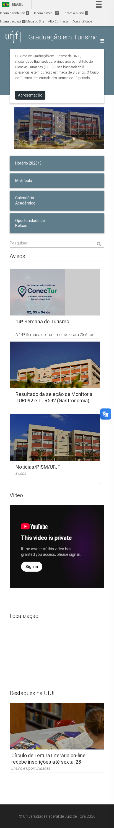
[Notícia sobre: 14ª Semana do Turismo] (55, 303)
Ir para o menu (46, 13)
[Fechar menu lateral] (102, 41)
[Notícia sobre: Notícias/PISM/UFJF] (55, 449)
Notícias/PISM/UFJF (37, 466)
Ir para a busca (75, 13)
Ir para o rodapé (12, 21)
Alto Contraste (58, 21)
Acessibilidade (82, 21)
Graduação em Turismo (63, 37)
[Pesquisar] (57, 243)
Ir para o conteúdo (14, 13)
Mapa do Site (35, 21)
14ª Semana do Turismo (42, 321)
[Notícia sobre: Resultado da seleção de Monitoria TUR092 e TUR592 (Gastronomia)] (55, 376)
